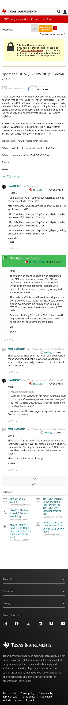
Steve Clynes (17, 258)
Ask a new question (55, 28)
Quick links (8, 591)
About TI (7, 579)
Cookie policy (27, 693)
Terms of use (28, 696)
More (48, 19)
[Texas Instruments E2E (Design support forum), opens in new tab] (51, 624)
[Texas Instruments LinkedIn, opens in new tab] (40, 624)
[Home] (19, 11)
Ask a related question (45, 28)
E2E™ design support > (15, 19)
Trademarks (46, 696)
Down (16, 249)
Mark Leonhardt (16, 88)
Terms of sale (10, 696)
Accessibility (9, 693)
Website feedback (12, 700)
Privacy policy (46, 693)
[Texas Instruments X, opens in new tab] (28, 624)
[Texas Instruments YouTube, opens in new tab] (63, 624)
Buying (6, 603)
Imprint (30, 700)
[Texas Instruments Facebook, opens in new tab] (16, 624)
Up (9, 249)
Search (59, 12)
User (65, 12)
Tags (34, 478)
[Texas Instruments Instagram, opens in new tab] (5, 624)
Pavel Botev (14, 186)
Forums (35, 19)
